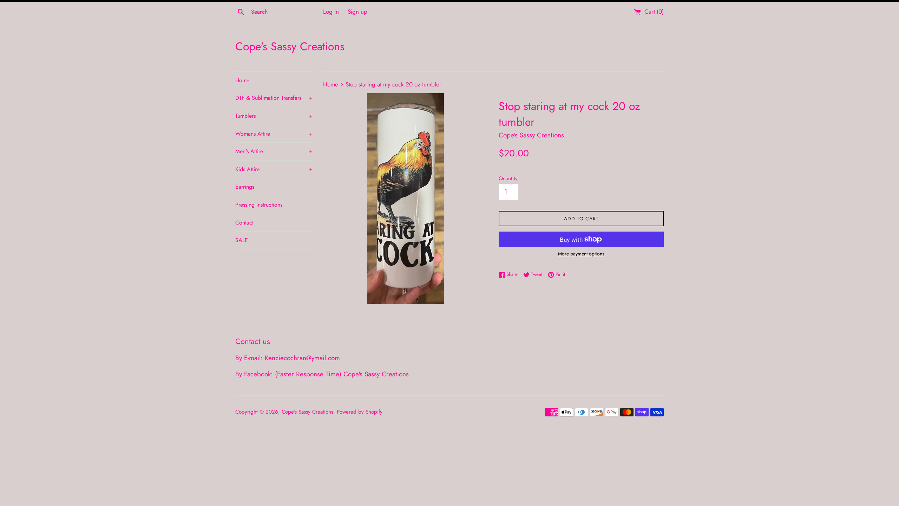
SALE (241, 240)
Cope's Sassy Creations (289, 46)
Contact (244, 223)
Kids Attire (274, 169)
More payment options (581, 253)
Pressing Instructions (258, 205)
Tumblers (274, 116)
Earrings (244, 187)
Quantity (508, 178)
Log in (331, 11)
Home (242, 80)
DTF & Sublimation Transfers (274, 98)
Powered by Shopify (359, 412)
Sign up (357, 11)
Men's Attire (274, 151)
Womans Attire (274, 134)
